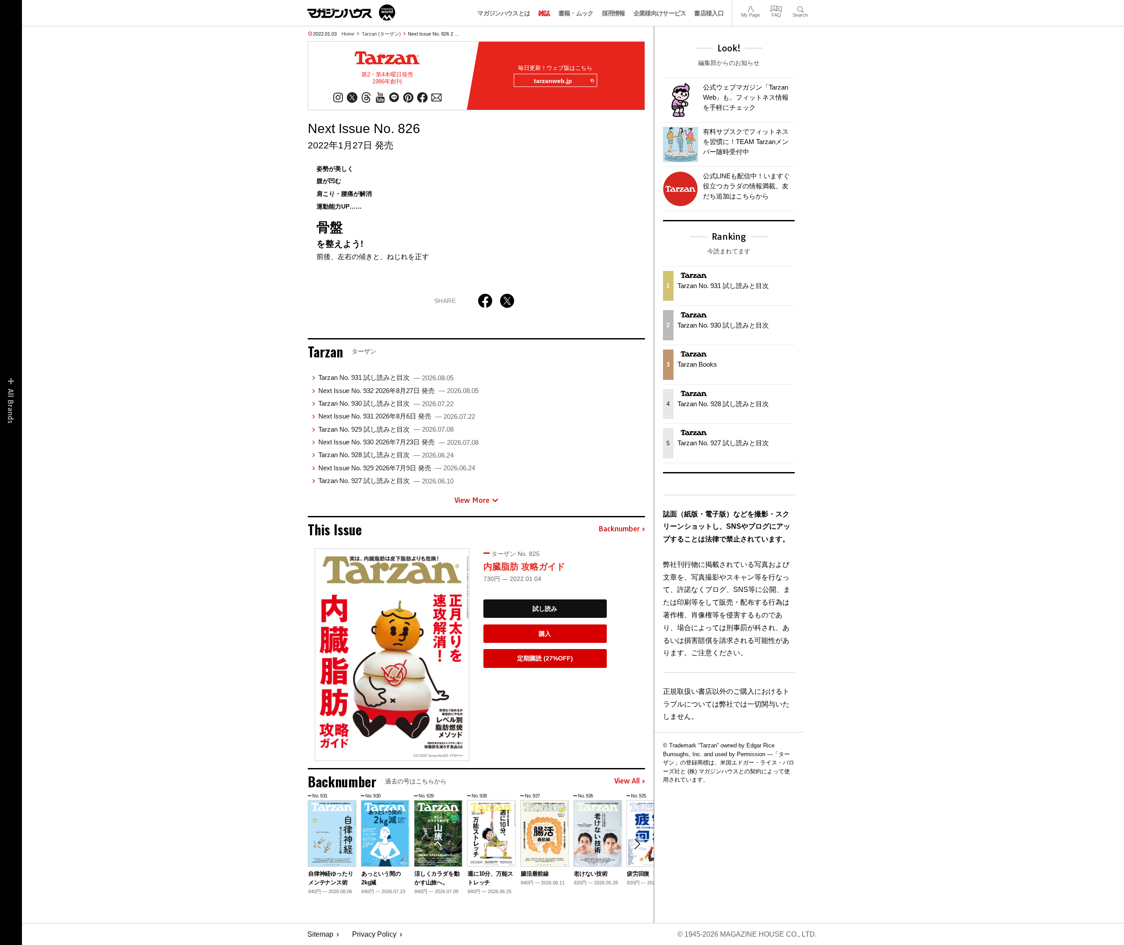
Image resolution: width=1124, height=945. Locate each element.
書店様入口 (709, 13)
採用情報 (613, 13)
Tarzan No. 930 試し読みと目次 (386, 403)
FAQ (776, 8)
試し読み (545, 608)
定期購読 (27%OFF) (545, 658)
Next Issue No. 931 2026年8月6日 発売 (396, 416)
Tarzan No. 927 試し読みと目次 (386, 480)
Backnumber (619, 529)
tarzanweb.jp (553, 80)
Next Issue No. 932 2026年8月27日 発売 (398, 390)
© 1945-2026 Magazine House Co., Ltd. (747, 934)
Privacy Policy (374, 934)
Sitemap (320, 934)
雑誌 (544, 13)
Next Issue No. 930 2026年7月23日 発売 (398, 442)
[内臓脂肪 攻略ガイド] (392, 654)
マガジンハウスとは (503, 13)
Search (800, 8)
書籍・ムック (576, 13)
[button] (637, 844)
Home (348, 33)
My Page (750, 8)
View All (627, 781)
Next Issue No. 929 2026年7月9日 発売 (396, 468)
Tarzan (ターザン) (381, 33)
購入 (545, 633)
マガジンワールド (351, 12)
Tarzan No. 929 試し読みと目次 (386, 429)
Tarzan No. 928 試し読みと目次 (386, 454)
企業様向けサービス (660, 13)
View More (472, 500)
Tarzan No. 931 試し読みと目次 (386, 377)
